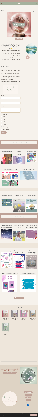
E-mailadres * (3, 100)
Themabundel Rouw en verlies (5, 332)
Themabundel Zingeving (32, 319)
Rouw (4, 116)
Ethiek (4, 119)
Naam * (2, 95)
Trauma (4, 122)
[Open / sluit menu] (1, 4)
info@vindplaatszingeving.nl (28, 408)
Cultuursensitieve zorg (7, 127)
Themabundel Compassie (5, 319)
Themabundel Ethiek (14, 319)
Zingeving (4, 121)
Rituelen (4, 126)
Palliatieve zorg (5, 124)
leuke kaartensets (7, 61)
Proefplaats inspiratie (23, 319)
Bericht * (2, 106)
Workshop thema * (4, 114)
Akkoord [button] (33, 414)
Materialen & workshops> (7, 8)
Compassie (5, 118)
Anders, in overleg (6, 129)
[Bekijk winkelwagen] (36, 4)
